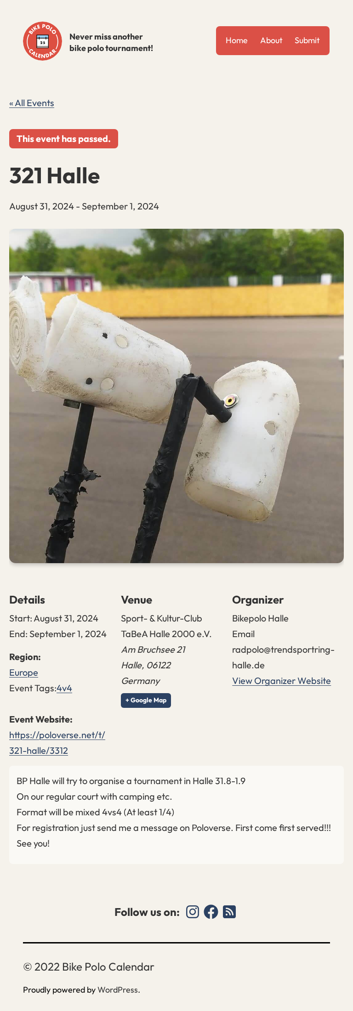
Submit (307, 40)
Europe (23, 672)
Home (237, 40)
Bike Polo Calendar (42, 41)
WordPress (117, 989)
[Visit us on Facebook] (211, 911)
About (271, 40)
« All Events (31, 102)
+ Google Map (145, 700)
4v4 (64, 688)
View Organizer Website (281, 680)
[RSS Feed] (229, 911)
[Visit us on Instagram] (192, 911)
